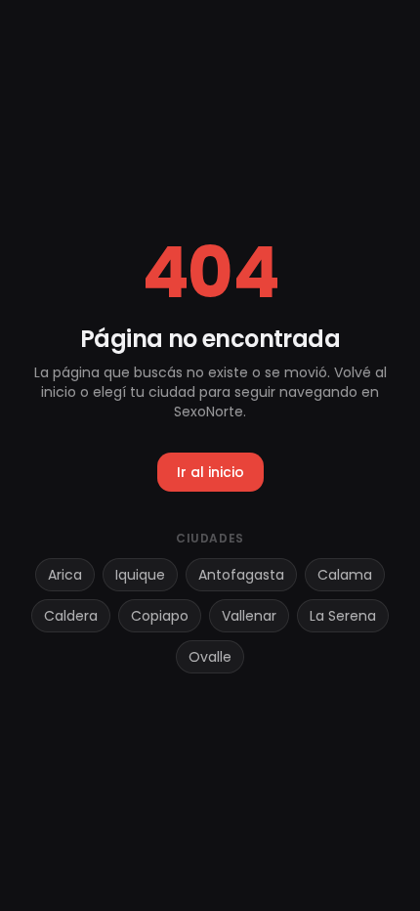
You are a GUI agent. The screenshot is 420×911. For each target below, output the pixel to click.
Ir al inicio (210, 472)
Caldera (71, 616)
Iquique (140, 575)
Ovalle (210, 657)
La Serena (343, 616)
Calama (344, 575)
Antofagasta (241, 575)
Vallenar (249, 616)
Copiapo (160, 616)
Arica (65, 575)
